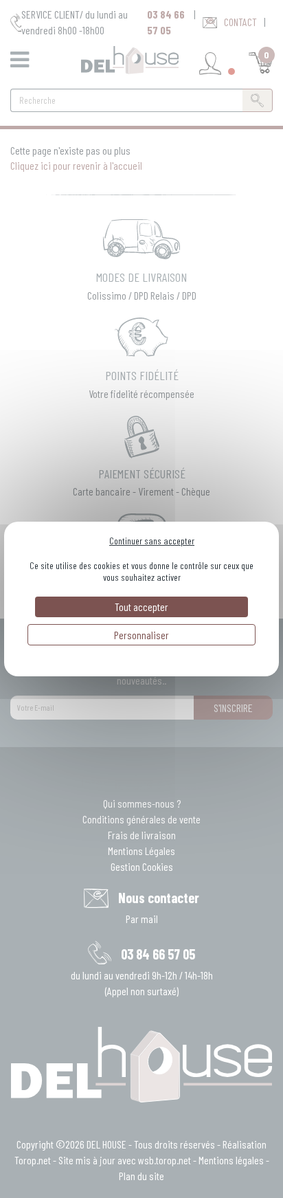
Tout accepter (141, 606)
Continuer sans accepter (151, 540)
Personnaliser (141, 634)
